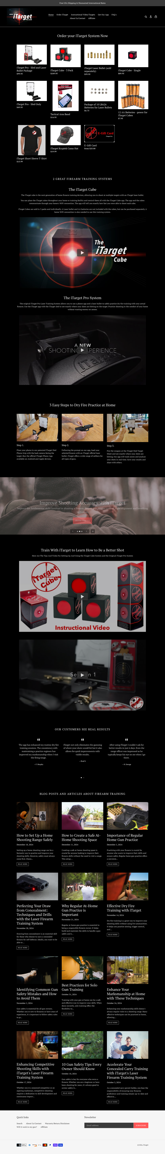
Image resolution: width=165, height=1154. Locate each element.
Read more (22, 864)
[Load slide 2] (80, 531)
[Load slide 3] (82, 531)
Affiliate (44, 1127)
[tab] (81, 777)
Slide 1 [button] (81, 777)
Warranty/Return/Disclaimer (57, 1123)
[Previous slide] (72, 531)
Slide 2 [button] (83, 777)
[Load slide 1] (77, 531)
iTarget (145, 1145)
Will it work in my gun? (27, 1127)
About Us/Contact (33, 1123)
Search (19, 1123)
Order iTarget (82, 514)
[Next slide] (86, 531)
